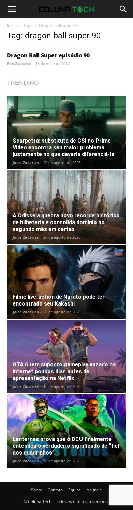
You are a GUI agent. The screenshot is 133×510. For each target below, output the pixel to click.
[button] (12, 9)
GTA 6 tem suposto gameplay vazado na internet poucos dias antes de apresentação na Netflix (64, 371)
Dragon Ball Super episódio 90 (48, 55)
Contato (55, 490)
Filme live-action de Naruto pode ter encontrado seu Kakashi (59, 300)
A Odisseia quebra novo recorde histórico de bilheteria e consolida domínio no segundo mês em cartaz (66, 222)
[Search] (123, 9)
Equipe (74, 490)
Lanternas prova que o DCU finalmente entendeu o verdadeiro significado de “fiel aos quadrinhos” (66, 446)
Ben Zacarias (19, 63)
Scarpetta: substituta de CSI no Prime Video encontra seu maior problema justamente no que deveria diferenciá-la (63, 147)
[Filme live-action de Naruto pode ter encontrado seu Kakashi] (66, 282)
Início (12, 25)
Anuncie (94, 490)
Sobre (36, 490)
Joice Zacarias (26, 162)
